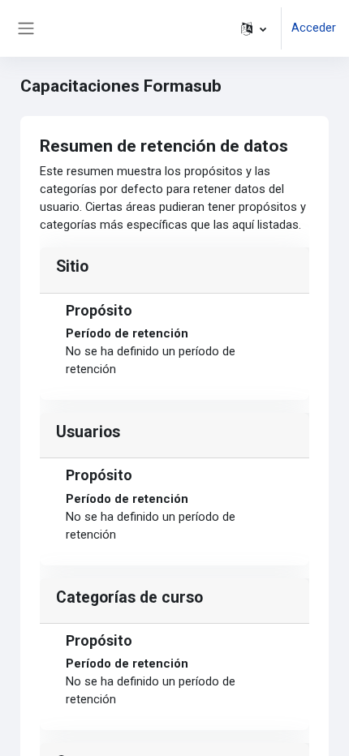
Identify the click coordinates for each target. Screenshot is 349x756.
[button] (254, 28)
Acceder (313, 27)
